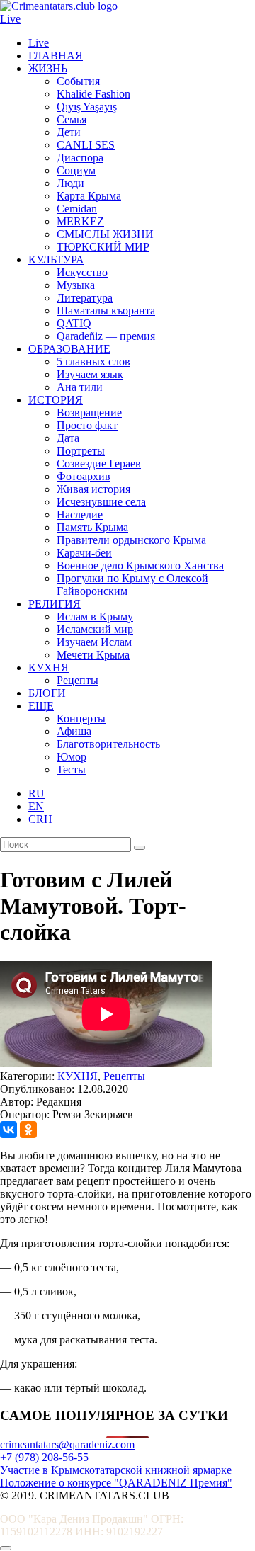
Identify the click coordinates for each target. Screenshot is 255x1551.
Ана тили (80, 387)
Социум (76, 170)
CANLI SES (86, 145)
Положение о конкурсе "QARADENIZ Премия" (116, 1483)
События (78, 81)
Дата (68, 438)
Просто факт (87, 425)
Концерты (81, 718)
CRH (40, 819)
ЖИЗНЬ (47, 68)
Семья (71, 119)
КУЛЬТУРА (56, 260)
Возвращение (89, 413)
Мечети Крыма (93, 655)
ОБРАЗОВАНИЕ (69, 349)
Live (10, 19)
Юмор (71, 757)
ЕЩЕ (41, 706)
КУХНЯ (48, 667)
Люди (70, 183)
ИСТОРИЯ (55, 400)
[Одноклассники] (28, 1129)
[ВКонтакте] (8, 1129)
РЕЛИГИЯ (54, 604)
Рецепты (77, 680)
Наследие (80, 515)
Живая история (93, 489)
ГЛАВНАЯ (55, 56)
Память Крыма (92, 527)
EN (36, 806)
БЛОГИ (47, 693)
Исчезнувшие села (101, 502)
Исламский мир (95, 629)
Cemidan (77, 209)
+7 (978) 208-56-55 (44, 1457)
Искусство (82, 272)
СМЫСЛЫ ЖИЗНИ (105, 234)
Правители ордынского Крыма (131, 540)
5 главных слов (93, 362)
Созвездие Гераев (99, 464)
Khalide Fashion (93, 94)
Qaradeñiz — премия (106, 336)
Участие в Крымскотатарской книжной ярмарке (116, 1470)
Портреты (81, 451)
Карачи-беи (84, 553)
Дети (69, 132)
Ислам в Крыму (95, 616)
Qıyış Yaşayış (87, 107)
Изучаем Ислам (94, 642)
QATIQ (74, 323)
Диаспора (80, 158)
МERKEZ (80, 221)
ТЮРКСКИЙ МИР (103, 247)
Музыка (76, 285)
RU (36, 794)
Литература (85, 298)
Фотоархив (83, 476)
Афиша (74, 731)
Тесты (71, 769)
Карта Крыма (89, 196)
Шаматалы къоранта (106, 311)
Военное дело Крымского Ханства (140, 565)
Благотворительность (108, 744)
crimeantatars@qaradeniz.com (67, 1444)
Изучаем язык (90, 374)
